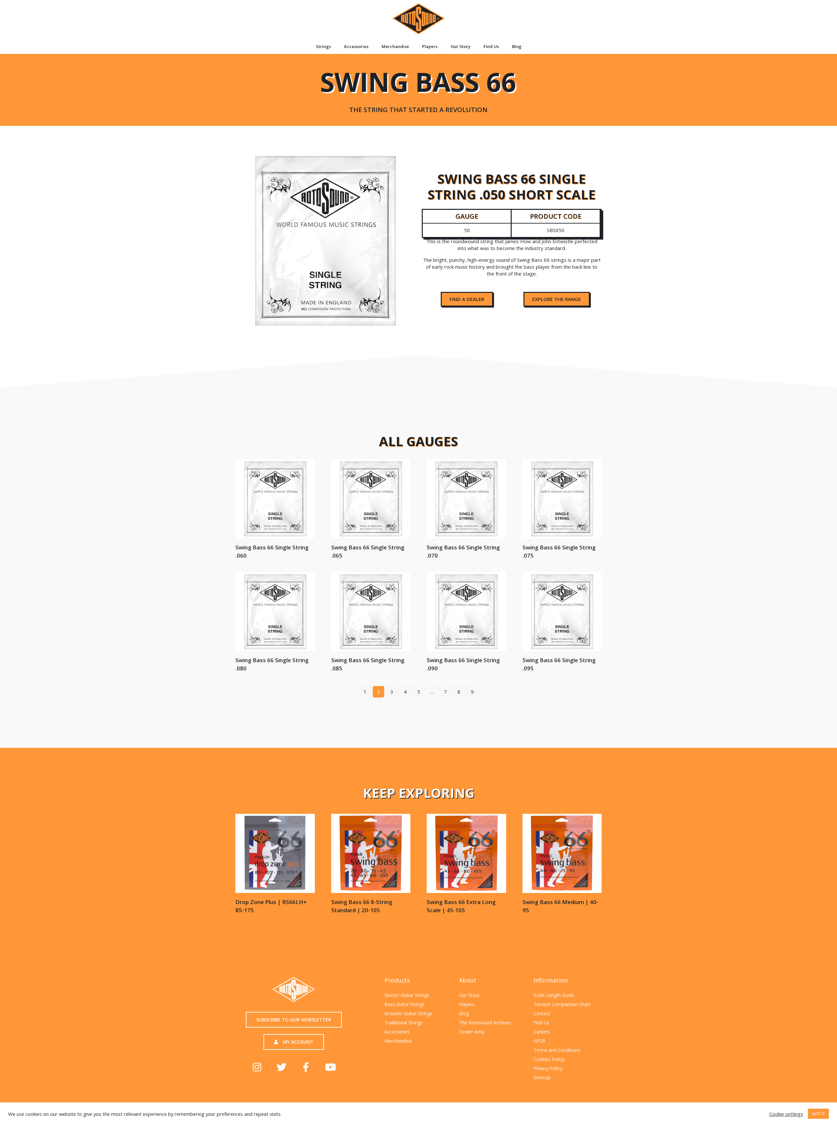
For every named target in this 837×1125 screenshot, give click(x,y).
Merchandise (395, 46)
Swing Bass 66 (418, 88)
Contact (542, 1013)
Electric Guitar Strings (406, 995)
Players (429, 46)
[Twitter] (281, 1067)
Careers (542, 1032)
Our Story (460, 46)
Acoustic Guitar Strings (408, 1013)
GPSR (539, 1041)
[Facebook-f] (306, 1067)
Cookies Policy (549, 1059)
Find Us (491, 46)
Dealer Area (471, 1032)
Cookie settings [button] (786, 1114)
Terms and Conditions (557, 1050)
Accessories (356, 46)
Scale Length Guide (554, 995)
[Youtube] (330, 1067)
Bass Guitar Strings (404, 1004)
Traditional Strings (403, 1022)
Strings (323, 46)
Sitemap (542, 1077)
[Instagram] (257, 1067)
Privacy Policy (548, 1068)
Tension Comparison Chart (562, 1004)
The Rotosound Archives (485, 1022)
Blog (516, 46)
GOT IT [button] (818, 1114)
